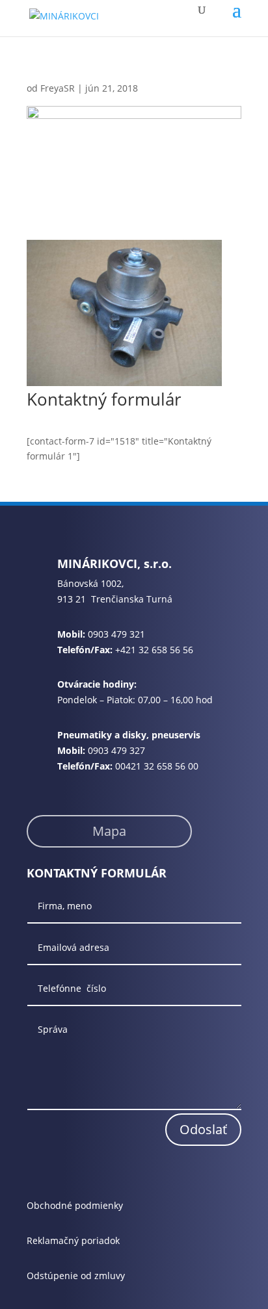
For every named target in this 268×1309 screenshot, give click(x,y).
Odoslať (203, 1129)
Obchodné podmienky (75, 1205)
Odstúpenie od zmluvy (76, 1275)
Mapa (109, 831)
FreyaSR (57, 88)
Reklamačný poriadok (73, 1240)
